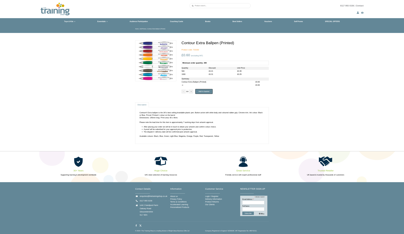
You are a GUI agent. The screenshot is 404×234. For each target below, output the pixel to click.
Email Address (248, 199)
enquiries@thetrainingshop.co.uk (153, 196)
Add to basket (204, 91)
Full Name (245, 206)
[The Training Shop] (55, 3)
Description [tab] (142, 105)
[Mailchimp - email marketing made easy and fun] (261, 215)
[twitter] (140, 226)
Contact (360, 6)
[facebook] (136, 226)
